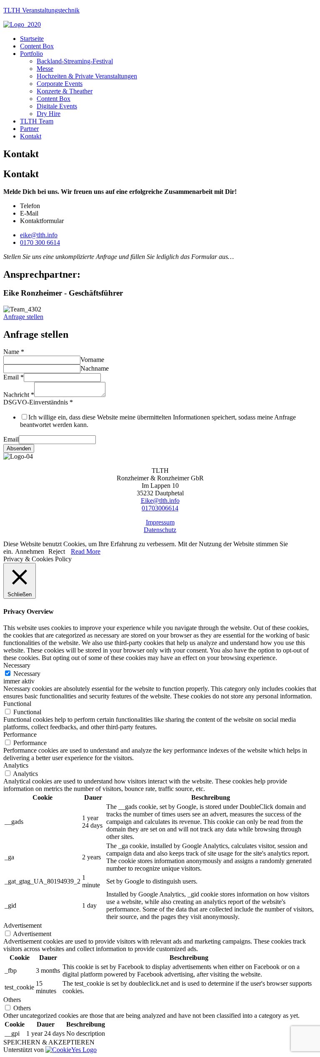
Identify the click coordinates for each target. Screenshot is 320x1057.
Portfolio (31, 53)
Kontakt (30, 136)
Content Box (37, 46)
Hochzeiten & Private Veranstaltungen (87, 76)
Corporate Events (59, 83)
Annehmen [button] (29, 551)
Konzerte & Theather (64, 91)
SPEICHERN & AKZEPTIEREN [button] (49, 1042)
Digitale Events (57, 106)
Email (13, 377)
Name (13, 351)
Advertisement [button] (22, 925)
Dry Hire (48, 113)
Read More (85, 551)
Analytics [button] (15, 765)
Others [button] (12, 999)
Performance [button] (20, 734)
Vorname (92, 359)
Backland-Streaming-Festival (75, 61)
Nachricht (18, 394)
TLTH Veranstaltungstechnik (41, 10)
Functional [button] (17, 703)
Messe (45, 68)
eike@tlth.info (39, 235)
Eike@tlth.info (160, 500)
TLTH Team (36, 121)
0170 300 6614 (40, 242)
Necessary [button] (16, 665)
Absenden (19, 448)
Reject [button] (56, 551)
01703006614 (160, 508)
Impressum (160, 522)
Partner (29, 128)
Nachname (94, 368)
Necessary (26, 673)
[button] (23, 316)
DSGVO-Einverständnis (38, 402)
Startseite (32, 38)
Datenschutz (160, 529)
